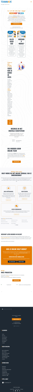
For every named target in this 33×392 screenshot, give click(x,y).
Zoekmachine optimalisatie (6, 369)
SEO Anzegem (13, 223)
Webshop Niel (3, 220)
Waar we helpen (4, 357)
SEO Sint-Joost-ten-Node (5, 223)
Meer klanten (4, 351)
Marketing (3, 368)
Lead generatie (4, 372)
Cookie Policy (12, 389)
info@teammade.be (17, 323)
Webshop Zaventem (4, 221)
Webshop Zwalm (24, 220)
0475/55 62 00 (17, 322)
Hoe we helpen (6, 346)
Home (3, 334)
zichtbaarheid (14, 17)
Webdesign (4, 366)
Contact (3, 342)
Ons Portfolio (4, 338)
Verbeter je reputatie (5, 373)
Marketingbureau (5, 354)
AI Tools (3, 359)
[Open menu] (31, 2)
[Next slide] (31, 292)
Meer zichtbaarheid (5, 350)
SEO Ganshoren (13, 221)
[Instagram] (15, 391)
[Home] (1, 4)
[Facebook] (13, 391)
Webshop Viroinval (14, 220)
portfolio (7, 276)
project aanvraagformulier (5, 237)
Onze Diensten (4, 337)
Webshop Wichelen (25, 221)
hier (24, 155)
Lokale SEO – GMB (5, 375)
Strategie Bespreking (5, 356)
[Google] (19, 391)
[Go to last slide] (1, 292)
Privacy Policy (17, 389)
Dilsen (23, 11)
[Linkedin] (17, 391)
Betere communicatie (5, 353)
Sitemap (21, 389)
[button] (16, 319)
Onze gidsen (4, 341)
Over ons (3, 335)
